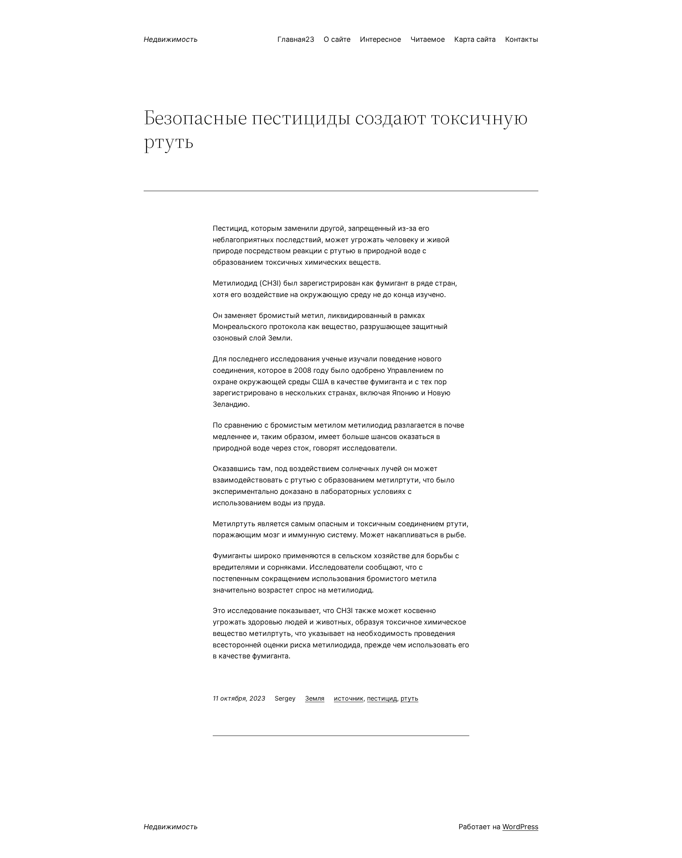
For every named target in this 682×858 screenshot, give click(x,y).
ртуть (409, 698)
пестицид (382, 698)
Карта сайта (475, 39)
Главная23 (295, 39)
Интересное (380, 39)
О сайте (337, 39)
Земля (314, 698)
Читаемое (427, 39)
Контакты (521, 39)
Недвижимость (171, 39)
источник (348, 698)
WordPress (520, 826)
